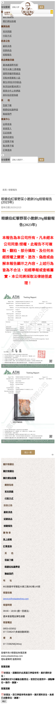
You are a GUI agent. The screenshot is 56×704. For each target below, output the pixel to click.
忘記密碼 (7, 133)
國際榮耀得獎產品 (11, 73)
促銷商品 (7, 50)
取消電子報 (8, 146)
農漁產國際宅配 (10, 65)
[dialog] (28, 158)
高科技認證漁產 (10, 95)
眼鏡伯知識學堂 (10, 110)
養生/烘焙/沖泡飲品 (12, 82)
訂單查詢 (7, 150)
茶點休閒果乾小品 (11, 78)
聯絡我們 (7, 114)
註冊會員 (7, 124)
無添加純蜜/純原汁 (12, 86)
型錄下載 (7, 105)
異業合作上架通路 (11, 91)
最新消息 (7, 46)
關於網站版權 (9, 21)
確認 (4, 701)
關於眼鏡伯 (8, 471)
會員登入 (7, 128)
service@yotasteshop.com (16, 599)
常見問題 (7, 31)
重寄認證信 (8, 137)
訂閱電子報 (8, 141)
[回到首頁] (27, 15)
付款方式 (7, 36)
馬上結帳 (7, 539)
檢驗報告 (7, 55)
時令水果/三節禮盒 (12, 69)
